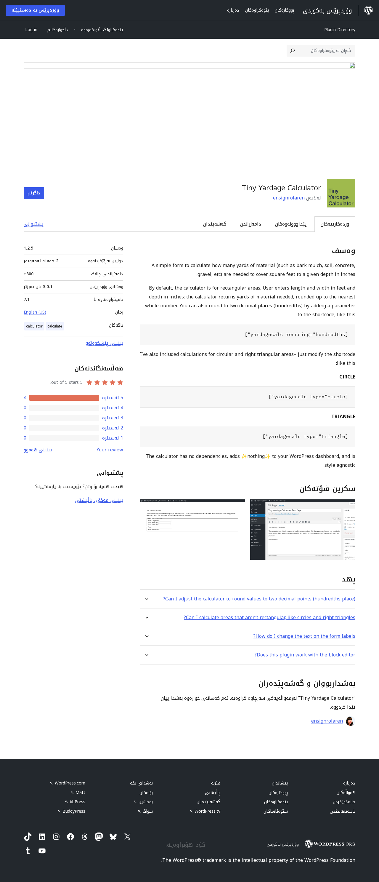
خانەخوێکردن (344, 802)
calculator (34, 326)
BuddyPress (71, 811)
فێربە (215, 783)
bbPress (75, 802)
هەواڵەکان (346, 793)
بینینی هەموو (38, 449)
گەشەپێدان (214, 224)
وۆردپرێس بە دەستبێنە (35, 10)
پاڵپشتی (212, 793)
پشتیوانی (34, 224)
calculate (54, 326)
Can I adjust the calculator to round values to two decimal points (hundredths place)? (259, 599)
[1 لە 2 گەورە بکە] (347, 507)
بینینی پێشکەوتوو (104, 343)
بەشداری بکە (141, 783)
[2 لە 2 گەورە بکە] (237, 507)
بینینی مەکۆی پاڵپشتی (99, 500)
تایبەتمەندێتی (342, 811)
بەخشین (143, 802)
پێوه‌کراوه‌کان (276, 802)
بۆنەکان (146, 793)
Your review (110, 449)
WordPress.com (67, 783)
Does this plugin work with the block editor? (305, 655)
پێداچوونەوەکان (291, 224)
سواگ (145, 811)
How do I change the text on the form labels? (304, 636)
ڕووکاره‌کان (278, 793)
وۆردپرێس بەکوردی (283, 844)
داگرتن (34, 193)
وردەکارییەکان (335, 224)
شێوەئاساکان (276, 811)
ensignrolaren (289, 197)
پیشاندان (280, 783)
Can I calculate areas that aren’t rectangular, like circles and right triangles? (269, 617)
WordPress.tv (205, 811)
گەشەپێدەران (208, 802)
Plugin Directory (339, 30)
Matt (77, 793)
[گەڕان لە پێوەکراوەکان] (292, 51)
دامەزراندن (250, 224)
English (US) (35, 312)
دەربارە (349, 783)
